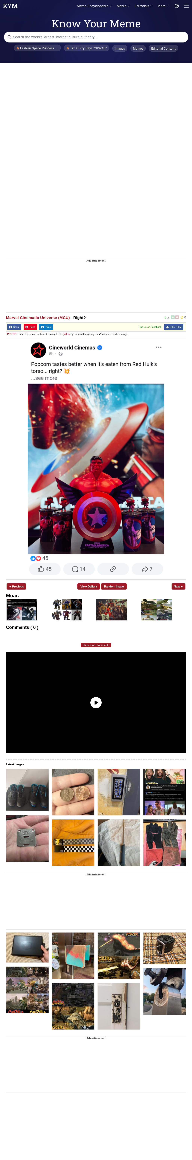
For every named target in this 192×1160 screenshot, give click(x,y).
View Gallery (88, 586)
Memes (138, 48)
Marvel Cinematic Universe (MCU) (38, 317)
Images (120, 48)
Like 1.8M (175, 327)
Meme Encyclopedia (92, 6)
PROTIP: (12, 334)
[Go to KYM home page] (10, 7)
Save (31, 327)
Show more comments (96, 644)
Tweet (47, 327)
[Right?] (96, 458)
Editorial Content (163, 48)
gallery (66, 334)
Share (16, 327)
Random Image (114, 586)
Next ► (178, 586)
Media (121, 6)
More (161, 6)
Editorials (142, 6)
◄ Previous (16, 586)
